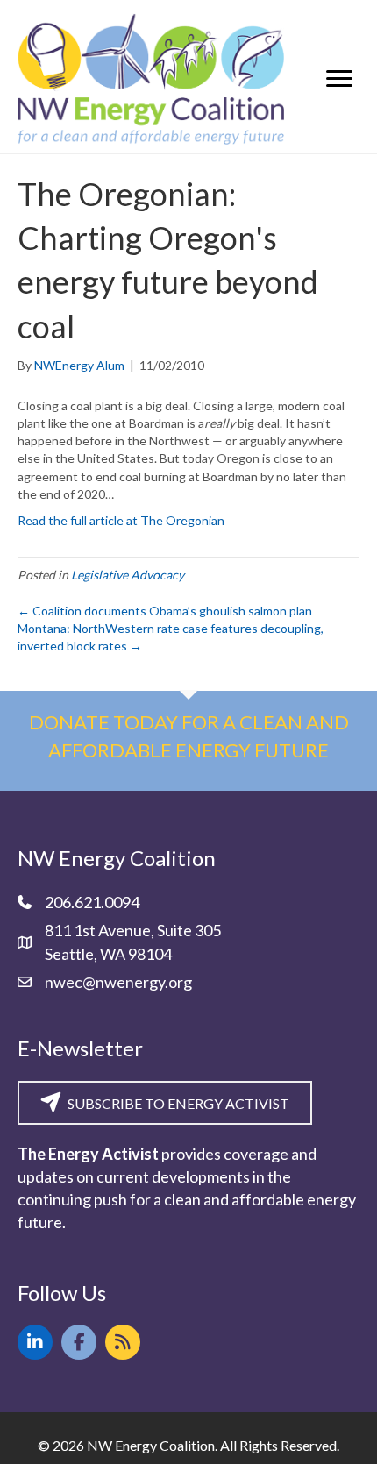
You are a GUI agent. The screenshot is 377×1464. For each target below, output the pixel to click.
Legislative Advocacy (127, 574)
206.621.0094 (92, 902)
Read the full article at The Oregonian (121, 520)
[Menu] (339, 79)
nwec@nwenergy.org (118, 981)
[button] (35, 1342)
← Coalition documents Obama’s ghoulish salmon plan (165, 610)
